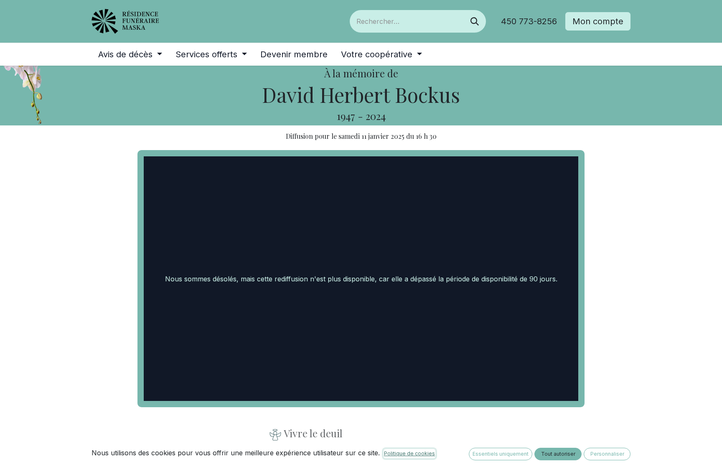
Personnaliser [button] (607, 454)
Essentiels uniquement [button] (501, 454)
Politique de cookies (409, 453)
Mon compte (597, 21)
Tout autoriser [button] (558, 454)
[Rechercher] (474, 21)
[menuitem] (130, 54)
